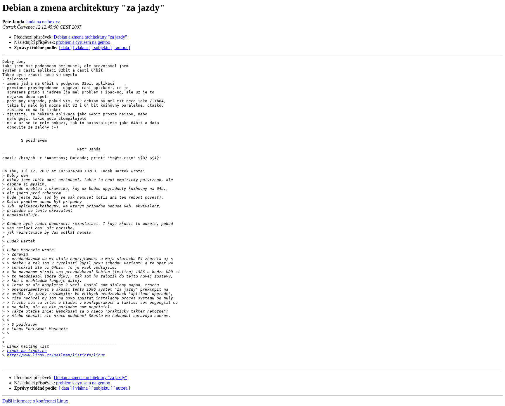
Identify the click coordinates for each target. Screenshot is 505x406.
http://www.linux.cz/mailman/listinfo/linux (56, 355)
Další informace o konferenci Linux (35, 400)
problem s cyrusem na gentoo (83, 42)
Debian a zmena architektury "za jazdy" (90, 36)
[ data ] (65, 47)
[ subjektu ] (101, 47)
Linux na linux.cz (27, 350)
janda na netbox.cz (42, 21)
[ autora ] (121, 47)
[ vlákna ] (81, 47)
